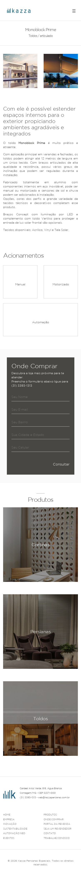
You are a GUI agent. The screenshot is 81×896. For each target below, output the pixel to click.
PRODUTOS (50, 814)
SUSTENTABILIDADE (15, 828)
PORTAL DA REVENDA (57, 824)
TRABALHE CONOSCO (57, 838)
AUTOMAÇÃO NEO (14, 833)
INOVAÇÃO (9, 824)
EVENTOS (8, 838)
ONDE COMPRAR (54, 819)
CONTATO (50, 833)
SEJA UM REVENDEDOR (57, 828)
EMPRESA (9, 819)
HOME (6, 814)
